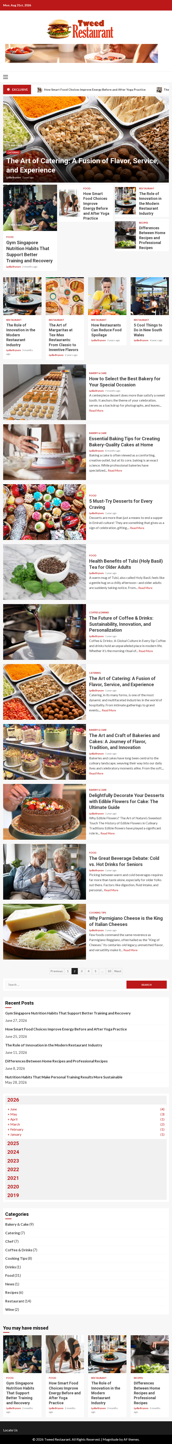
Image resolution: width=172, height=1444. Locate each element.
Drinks (10, 1267)
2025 (13, 1143)
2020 (13, 1187)
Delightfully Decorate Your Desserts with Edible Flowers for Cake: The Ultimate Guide (44, 812)
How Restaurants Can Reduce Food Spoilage (107, 296)
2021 (13, 1178)
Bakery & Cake (98, 373)
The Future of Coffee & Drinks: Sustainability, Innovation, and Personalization (44, 632)
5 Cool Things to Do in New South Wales (150, 296)
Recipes (143, 222)
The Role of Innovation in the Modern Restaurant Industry (125, 200)
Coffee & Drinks (99, 612)
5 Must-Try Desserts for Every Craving (44, 512)
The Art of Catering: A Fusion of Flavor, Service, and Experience (44, 692)
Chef (9, 1241)
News (9, 1284)
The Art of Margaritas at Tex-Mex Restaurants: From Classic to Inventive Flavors (65, 296)
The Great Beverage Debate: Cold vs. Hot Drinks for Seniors (44, 872)
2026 (13, 1100)
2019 (13, 1195)
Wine (9, 1309)
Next (117, 971)
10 (109, 971)
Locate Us (10, 1430)
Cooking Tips (97, 912)
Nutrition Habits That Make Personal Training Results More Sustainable (63, 1077)
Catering (13, 152)
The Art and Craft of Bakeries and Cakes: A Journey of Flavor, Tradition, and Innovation (44, 752)
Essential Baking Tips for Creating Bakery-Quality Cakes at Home (44, 452)
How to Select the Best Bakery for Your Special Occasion (44, 392)
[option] (86, 139)
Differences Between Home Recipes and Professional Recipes (125, 235)
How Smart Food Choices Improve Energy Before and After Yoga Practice (69, 203)
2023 (13, 1161)
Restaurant (146, 188)
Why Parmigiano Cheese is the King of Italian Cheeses (44, 932)
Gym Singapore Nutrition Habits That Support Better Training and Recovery (30, 208)
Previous (57, 971)
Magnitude (111, 1439)
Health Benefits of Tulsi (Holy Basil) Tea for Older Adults (44, 572)
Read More (96, 410)
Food (10, 237)
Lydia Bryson (13, 177)
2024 (13, 1152)
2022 (13, 1169)
